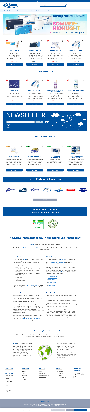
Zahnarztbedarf (51, 285)
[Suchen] (65, 5)
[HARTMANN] (81, 190)
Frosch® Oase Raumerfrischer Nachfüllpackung (55, 91)
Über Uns (24, 371)
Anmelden (39, 121)
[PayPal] (75, 377)
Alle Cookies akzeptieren (81, 409)
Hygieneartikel (26, 247)
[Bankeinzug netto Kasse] (78, 373)
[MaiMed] (45, 190)
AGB (23, 377)
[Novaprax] (33, 190)
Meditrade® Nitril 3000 (55, 50)
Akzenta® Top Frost (14, 90)
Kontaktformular (8, 391)
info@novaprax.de (12, 385)
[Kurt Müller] (57, 190)
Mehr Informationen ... (41, 409)
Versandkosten (42, 404)
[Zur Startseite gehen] (11, 5)
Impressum (24, 379)
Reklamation (59, 375)
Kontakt (40, 371)
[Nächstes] (85, 52)
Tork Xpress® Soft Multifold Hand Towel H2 (76, 157)
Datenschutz (24, 375)
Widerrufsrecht (59, 371)
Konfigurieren (69, 409)
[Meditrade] (8, 190)
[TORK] (20, 190)
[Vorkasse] (79, 377)
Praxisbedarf (33, 247)
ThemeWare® (56, 405)
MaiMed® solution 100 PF (75, 50)
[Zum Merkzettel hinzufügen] (21, 41)
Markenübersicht (42, 377)
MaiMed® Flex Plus (14, 156)
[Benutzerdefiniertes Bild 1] (74, 373)
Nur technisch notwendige (58, 409)
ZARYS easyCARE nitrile (34, 50)
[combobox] (51, 5)
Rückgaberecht (59, 373)
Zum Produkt (14, 64)
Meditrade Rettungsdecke (34, 156)
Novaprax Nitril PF (14, 50)
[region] (45, 53)
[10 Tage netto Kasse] (82, 373)
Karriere (23, 373)
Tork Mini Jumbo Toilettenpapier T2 (55, 157)
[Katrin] (69, 190)
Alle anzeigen (45, 199)
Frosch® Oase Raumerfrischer (76, 90)
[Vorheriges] (4, 52)
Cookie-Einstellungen (61, 377)
